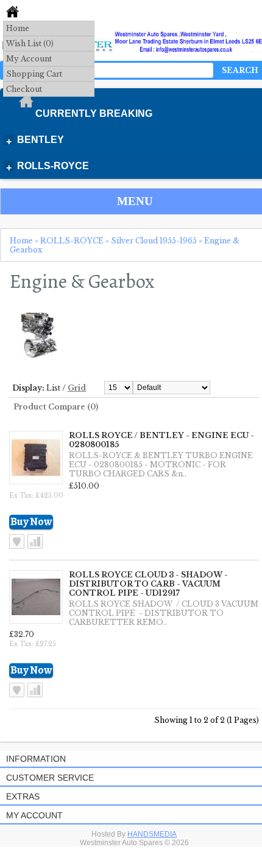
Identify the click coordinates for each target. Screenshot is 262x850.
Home (17, 28)
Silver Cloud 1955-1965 (154, 240)
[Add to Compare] (35, 541)
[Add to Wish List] (16, 541)
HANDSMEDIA (152, 834)
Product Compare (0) (55, 406)
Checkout (24, 89)
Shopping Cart (34, 73)
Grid (77, 387)
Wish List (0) (30, 43)
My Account (29, 58)
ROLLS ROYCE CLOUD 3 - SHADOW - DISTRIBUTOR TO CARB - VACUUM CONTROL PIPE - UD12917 (148, 583)
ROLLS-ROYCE (72, 240)
